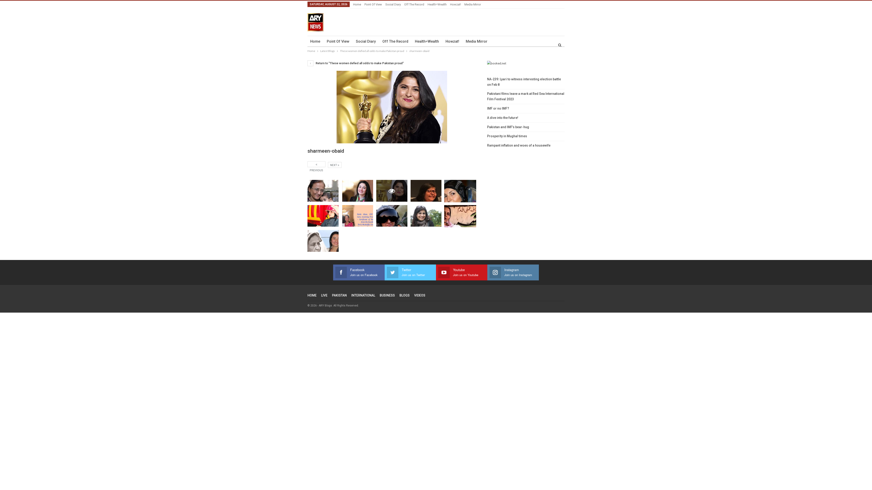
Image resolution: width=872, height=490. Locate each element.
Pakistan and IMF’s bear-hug (508, 127)
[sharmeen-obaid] (323, 191)
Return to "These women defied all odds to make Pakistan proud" (359, 63)
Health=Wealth (437, 4)
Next (334, 165)
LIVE (324, 295)
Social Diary (393, 4)
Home (357, 4)
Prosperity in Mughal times (507, 136)
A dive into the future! (502, 118)
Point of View (373, 4)
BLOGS (404, 295)
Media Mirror (472, 4)
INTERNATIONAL (363, 295)
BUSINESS (387, 295)
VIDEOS (419, 295)
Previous (316, 164)
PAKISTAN (339, 295)
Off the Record (414, 4)
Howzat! (455, 4)
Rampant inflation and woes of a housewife (518, 145)
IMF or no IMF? (498, 108)
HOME (312, 295)
